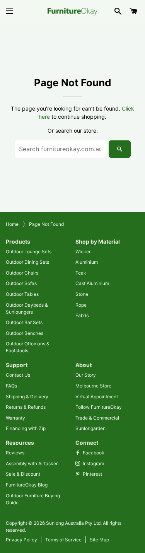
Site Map (99, 540)
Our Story (85, 375)
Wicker (82, 251)
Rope (81, 305)
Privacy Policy (21, 540)
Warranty (15, 418)
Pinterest (92, 474)
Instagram (93, 463)
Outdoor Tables (22, 294)
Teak (80, 273)
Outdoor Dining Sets (27, 262)
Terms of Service (63, 540)
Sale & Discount (23, 474)
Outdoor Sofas (21, 283)
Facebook (93, 453)
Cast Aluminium (92, 283)
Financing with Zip (26, 428)
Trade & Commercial (97, 418)
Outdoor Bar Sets (24, 322)
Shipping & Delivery (27, 396)
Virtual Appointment (96, 396)
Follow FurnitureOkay (98, 407)
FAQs (11, 386)
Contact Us (18, 375)
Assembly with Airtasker (32, 463)
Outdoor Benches (24, 333)
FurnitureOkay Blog (27, 485)
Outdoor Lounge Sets (28, 251)
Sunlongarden (90, 428)
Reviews (15, 453)
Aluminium (86, 262)
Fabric (82, 315)
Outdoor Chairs (22, 273)
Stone (81, 294)
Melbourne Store (93, 386)
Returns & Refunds (26, 407)
